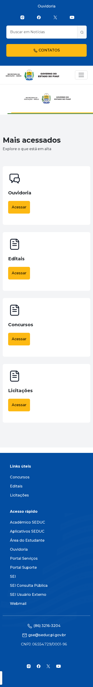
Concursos (20, 477)
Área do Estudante (27, 540)
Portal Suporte (23, 567)
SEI (13, 576)
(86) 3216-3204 (46, 626)
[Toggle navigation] (81, 74)
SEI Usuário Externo (28, 594)
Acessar (19, 207)
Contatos (49, 50)
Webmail (18, 603)
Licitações (19, 495)
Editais (16, 486)
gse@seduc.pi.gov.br (47, 635)
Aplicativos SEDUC (27, 531)
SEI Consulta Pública (29, 585)
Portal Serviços (24, 558)
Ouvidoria (47, 6)
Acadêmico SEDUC (27, 522)
